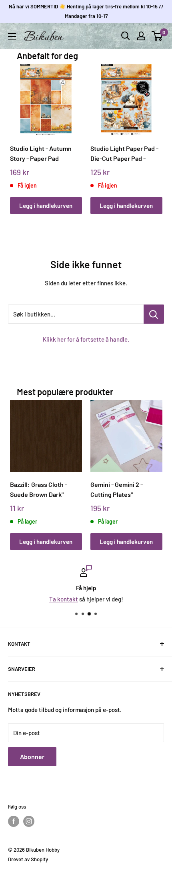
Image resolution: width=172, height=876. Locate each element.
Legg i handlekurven (45, 205)
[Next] (153, 131)
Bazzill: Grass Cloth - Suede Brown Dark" (38, 489)
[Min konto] (141, 36)
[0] (157, 36)
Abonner (32, 756)
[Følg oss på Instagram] (28, 821)
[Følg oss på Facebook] (13, 821)
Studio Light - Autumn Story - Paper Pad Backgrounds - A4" (41, 153)
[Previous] (19, 131)
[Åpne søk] (125, 36)
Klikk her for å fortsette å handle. (86, 339)
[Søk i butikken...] (154, 314)
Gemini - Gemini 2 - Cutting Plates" (116, 489)
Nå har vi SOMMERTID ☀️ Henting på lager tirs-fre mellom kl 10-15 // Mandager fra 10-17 (86, 11)
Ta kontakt (63, 599)
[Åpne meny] (12, 36)
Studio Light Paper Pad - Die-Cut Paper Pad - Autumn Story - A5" (124, 153)
